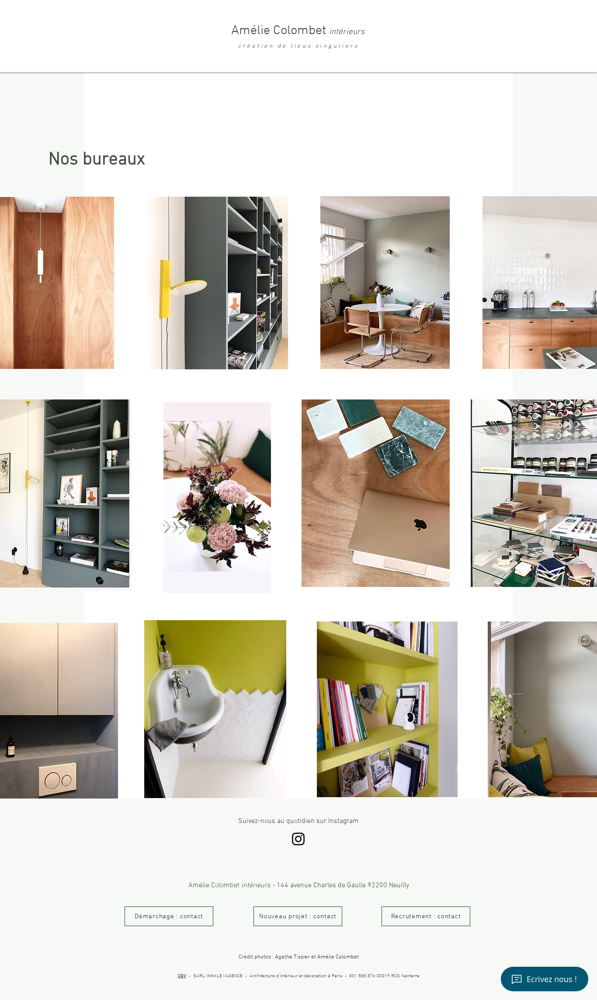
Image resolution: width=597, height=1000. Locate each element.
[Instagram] (298, 838)
